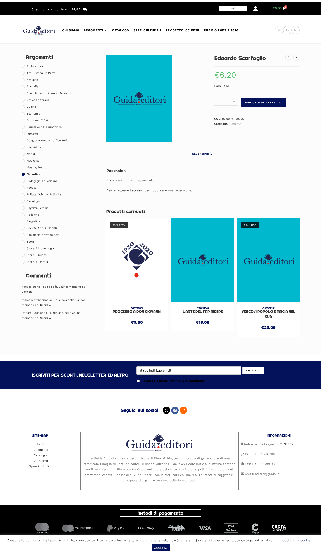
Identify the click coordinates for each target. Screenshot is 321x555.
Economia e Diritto (39, 120)
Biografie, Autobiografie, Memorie (49, 93)
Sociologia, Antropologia (43, 234)
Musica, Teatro (36, 167)
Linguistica (34, 147)
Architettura (35, 66)
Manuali (32, 153)
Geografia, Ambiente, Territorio (47, 140)
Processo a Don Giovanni (137, 311)
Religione (33, 214)
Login (233, 8)
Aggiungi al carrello (263, 102)
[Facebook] (175, 410)
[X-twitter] (166, 410)
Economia (33, 113)
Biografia (32, 86)
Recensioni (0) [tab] (203, 153)
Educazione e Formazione (44, 127)
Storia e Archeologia (40, 248)
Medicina (33, 160)
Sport (30, 241)
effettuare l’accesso (128, 190)
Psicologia (33, 201)
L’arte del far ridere (203, 311)
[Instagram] (183, 410)
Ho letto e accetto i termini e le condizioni (172, 380)
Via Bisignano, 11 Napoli (276, 444)
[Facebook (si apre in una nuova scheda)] (287, 30)
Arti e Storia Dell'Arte (41, 73)
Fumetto (32, 133)
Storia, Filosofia (37, 261)
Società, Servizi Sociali (42, 228)
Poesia (31, 187)
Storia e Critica (37, 255)
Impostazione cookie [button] (294, 540)
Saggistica (33, 221)
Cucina (31, 106)
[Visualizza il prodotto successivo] (296, 58)
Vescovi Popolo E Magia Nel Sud (268, 314)
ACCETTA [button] (160, 548)
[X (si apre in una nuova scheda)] (279, 30)
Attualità (32, 79)
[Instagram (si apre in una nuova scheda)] (296, 30)
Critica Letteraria (38, 100)
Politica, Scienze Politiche (44, 194)
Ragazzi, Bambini (38, 208)
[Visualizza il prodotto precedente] (288, 58)
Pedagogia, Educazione (42, 181)
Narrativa (235, 123)
